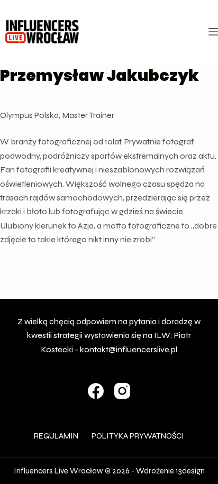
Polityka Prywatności (138, 436)
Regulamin (56, 436)
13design (190, 471)
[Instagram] (122, 391)
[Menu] (213, 31)
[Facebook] (96, 391)
